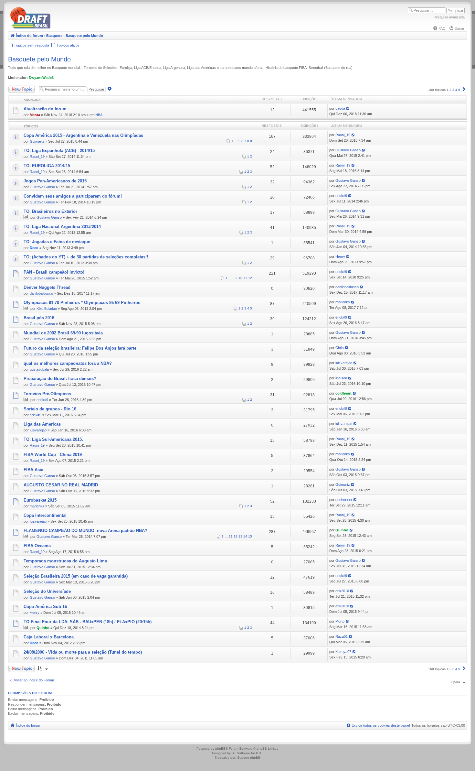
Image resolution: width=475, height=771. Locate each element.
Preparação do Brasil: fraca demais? (60, 378)
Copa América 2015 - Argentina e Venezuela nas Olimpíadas (83, 135)
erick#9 (341, 196)
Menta (35, 115)
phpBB (220, 748)
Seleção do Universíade (47, 591)
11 (245, 278)
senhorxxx (343, 500)
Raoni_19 (342, 135)
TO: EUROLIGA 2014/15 (47, 165)
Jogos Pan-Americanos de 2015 (55, 181)
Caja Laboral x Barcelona (49, 637)
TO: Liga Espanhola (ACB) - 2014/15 (59, 150)
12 (250, 278)
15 (250, 536)
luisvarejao (343, 363)
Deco (34, 248)
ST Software (241, 753)
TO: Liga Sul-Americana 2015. (53, 439)
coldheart (343, 393)
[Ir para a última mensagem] (348, 108)
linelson (341, 378)
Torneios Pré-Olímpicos (47, 393)
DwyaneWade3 (41, 78)
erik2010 (342, 591)
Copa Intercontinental (45, 515)
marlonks (342, 302)
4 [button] (456, 90)
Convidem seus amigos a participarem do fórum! (73, 196)
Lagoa (340, 108)
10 (240, 278)
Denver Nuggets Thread (47, 287)
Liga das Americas (42, 424)
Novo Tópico (17, 88)
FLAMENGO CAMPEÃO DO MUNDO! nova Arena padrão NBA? (85, 530)
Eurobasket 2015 (40, 500)
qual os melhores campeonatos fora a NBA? (68, 363)
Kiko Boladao (47, 308)
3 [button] (453, 90)
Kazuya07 (343, 652)
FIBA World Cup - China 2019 (53, 454)
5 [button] (459, 90)
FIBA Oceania (37, 545)
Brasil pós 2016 (39, 317)
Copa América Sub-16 (45, 606)
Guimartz (37, 141)
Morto (339, 621)
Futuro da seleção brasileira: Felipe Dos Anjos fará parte (80, 348)
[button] (464, 90)
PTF (259, 753)
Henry (340, 256)
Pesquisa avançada (449, 17)
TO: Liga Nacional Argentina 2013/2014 (62, 226)
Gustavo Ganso (348, 150)
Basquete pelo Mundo (39, 59)
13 (240, 536)
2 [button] (450, 90)
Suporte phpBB (248, 757)
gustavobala (39, 369)
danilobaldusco (41, 293)
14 (245, 536)
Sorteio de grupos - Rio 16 (50, 409)
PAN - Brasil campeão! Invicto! (54, 272)
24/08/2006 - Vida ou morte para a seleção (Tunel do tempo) (83, 652)
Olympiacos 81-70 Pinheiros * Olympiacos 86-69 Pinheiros (82, 302)
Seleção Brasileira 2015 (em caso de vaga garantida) (76, 576)
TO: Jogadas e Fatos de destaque (57, 241)
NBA (98, 115)
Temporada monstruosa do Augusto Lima (65, 561)
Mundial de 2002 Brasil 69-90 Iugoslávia (63, 333)
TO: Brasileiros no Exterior (50, 211)
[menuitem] (439, 28)
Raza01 (341, 636)
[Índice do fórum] (58, 27)
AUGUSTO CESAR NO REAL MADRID (61, 485)
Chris (339, 348)
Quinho (341, 530)
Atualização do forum (45, 108)
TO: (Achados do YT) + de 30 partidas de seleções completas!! (86, 257)
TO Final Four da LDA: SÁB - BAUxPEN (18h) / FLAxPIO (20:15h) (88, 621)
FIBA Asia (33, 469)
